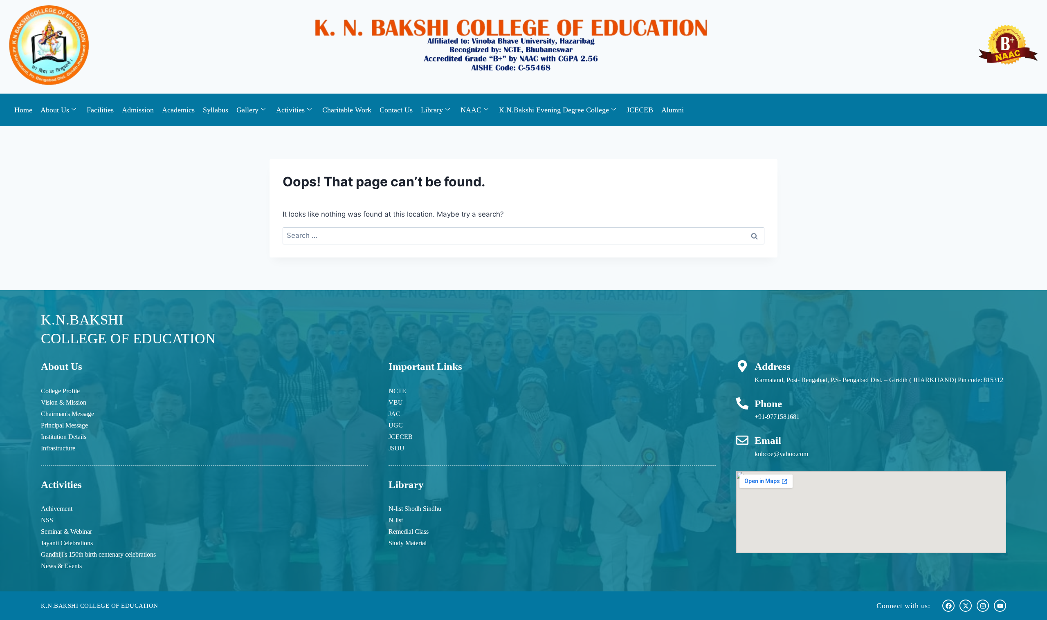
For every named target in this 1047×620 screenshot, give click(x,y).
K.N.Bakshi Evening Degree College (554, 110)
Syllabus (215, 110)
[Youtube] (1000, 606)
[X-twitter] (965, 606)
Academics (178, 110)
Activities (290, 110)
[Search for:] (523, 235)
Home (23, 110)
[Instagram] (983, 606)
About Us (54, 110)
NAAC (471, 110)
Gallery (247, 110)
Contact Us (396, 110)
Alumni (672, 110)
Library (432, 110)
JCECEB (640, 110)
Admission (138, 110)
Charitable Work (346, 110)
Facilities (100, 110)
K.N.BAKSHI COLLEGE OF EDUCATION (99, 605)
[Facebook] (948, 606)
